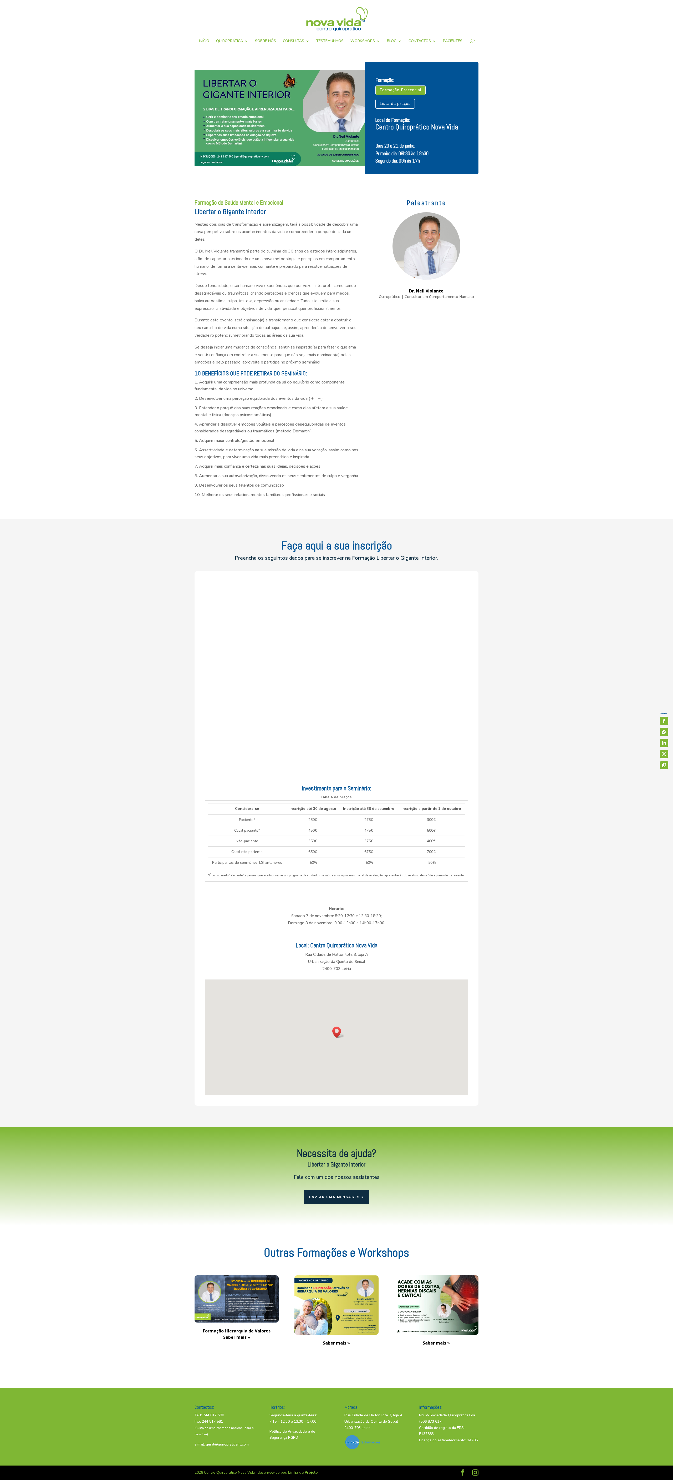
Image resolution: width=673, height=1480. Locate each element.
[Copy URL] (664, 765)
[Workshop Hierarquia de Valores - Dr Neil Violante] (237, 1321)
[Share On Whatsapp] (664, 732)
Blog (391, 41)
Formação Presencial (400, 90)
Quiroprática (229, 41)
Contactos (420, 41)
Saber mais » (336, 1343)
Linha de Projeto (303, 1472)
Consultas (293, 41)
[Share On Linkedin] (664, 743)
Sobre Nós (265, 41)
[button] (338, 1032)
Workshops (362, 41)
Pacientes (452, 41)
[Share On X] (664, 754)
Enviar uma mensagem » (336, 1197)
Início (204, 41)
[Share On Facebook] (664, 721)
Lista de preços (395, 103)
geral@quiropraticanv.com (227, 1444)
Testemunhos (330, 41)
